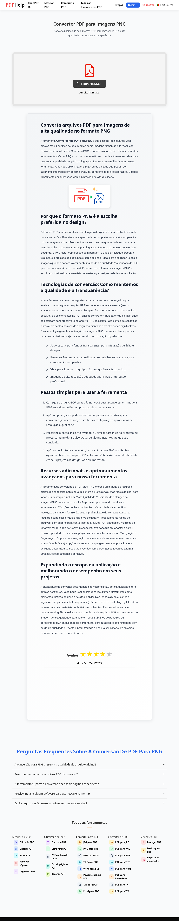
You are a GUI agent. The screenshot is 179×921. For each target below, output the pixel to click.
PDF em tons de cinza (59, 857)
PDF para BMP (122, 855)
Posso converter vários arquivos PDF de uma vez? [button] (89, 774)
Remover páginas (24, 863)
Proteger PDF (154, 842)
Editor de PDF (27, 842)
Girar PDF (25, 855)
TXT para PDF (90, 884)
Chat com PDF (58, 842)
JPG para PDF (90, 842)
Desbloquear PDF (154, 850)
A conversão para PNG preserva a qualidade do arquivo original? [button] (89, 764)
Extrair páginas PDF (59, 866)
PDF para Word (123, 868)
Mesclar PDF (26, 848)
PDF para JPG (122, 842)
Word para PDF (91, 868)
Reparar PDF (58, 873)
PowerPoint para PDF (92, 876)
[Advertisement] (89, 691)
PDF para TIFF (122, 862)
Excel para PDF (91, 891)
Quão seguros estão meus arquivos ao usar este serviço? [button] (89, 803)
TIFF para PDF (90, 862)
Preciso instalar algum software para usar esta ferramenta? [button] (89, 793)
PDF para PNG (122, 848)
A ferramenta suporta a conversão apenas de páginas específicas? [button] (89, 784)
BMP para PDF (91, 855)
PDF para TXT (122, 884)
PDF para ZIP (122, 891)
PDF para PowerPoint (121, 876)
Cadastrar (148, 5)
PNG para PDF (90, 848)
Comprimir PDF (59, 848)
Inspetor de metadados (153, 859)
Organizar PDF (27, 871)
